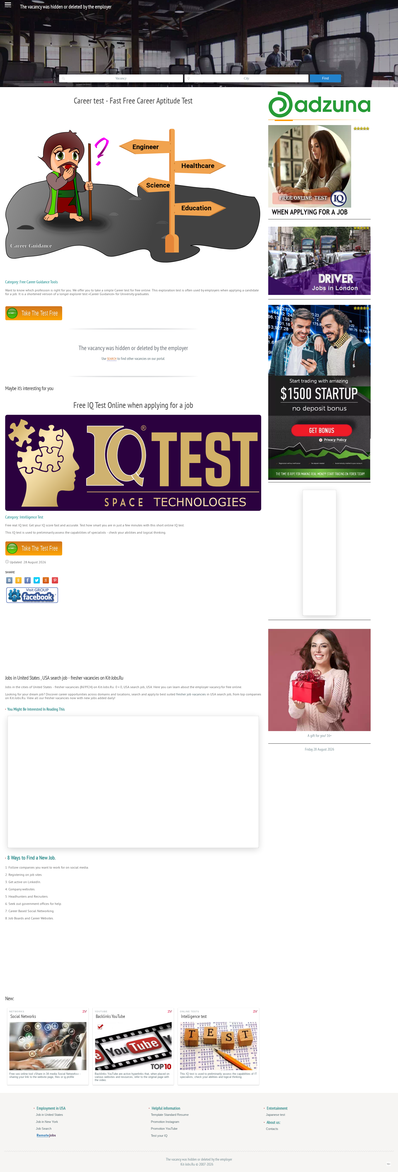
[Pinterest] (55, 580)
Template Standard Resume (170, 1114)
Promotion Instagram (165, 1121)
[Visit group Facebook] (32, 595)
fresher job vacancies (191, 694)
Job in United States (49, 1114)
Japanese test (275, 1114)
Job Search (43, 1128)
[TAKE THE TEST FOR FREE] (33, 319)
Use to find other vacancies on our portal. (133, 359)
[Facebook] (27, 580)
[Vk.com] (9, 580)
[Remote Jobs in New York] (46, 1136)
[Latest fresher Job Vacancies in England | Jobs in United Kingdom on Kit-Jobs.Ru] (319, 116)
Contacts (272, 1129)
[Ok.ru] (18, 580)
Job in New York (47, 1121)
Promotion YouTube (164, 1128)
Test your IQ (159, 1135)
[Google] (46, 580)
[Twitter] (37, 580)
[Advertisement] (133, 637)
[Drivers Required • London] (319, 261)
